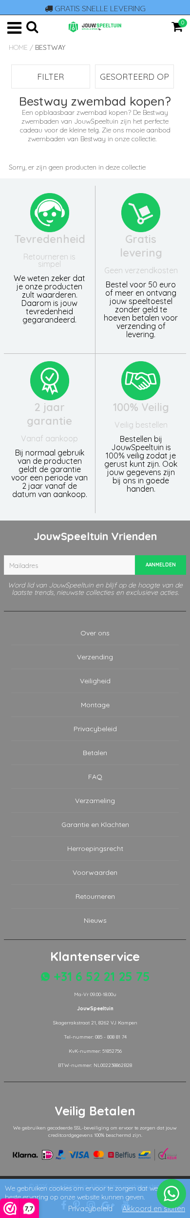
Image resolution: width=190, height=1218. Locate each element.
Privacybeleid (95, 728)
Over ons (95, 633)
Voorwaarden (95, 872)
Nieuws (95, 920)
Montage (95, 704)
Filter (50, 76)
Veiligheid (95, 680)
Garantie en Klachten (95, 824)
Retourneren (95, 896)
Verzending (95, 656)
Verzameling (95, 800)
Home (18, 47)
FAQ (95, 776)
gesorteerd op (134, 76)
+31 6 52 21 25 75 (100, 976)
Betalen (95, 752)
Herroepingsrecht (95, 848)
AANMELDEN (161, 565)
